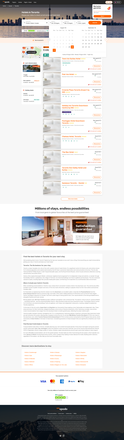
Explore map (31, 52)
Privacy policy (61, 413)
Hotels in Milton (29, 365)
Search (95, 22)
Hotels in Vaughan (80, 352)
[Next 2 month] (106, 39)
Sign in (102, 16)
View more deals (72, 199)
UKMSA (75, 413)
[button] (46, 22)
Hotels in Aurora (54, 358)
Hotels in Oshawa (54, 352)
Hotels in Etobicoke (30, 358)
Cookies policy (69, 413)
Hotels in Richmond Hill (82, 361)
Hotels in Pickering (55, 361)
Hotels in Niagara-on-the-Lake (58, 365)
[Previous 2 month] (49, 39)
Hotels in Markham (29, 361)
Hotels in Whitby (80, 358)
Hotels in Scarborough (31, 352)
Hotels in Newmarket (81, 355)
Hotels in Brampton (81, 365)
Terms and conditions (52, 413)
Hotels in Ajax (28, 355)
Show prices (97, 66)
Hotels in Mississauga (56, 355)
